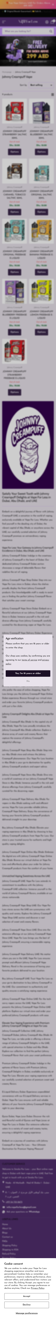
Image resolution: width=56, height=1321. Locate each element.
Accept (26, 1296)
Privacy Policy (37, 1288)
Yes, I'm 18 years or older (28, 673)
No (28, 681)
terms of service (29, 660)
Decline (27, 1305)
